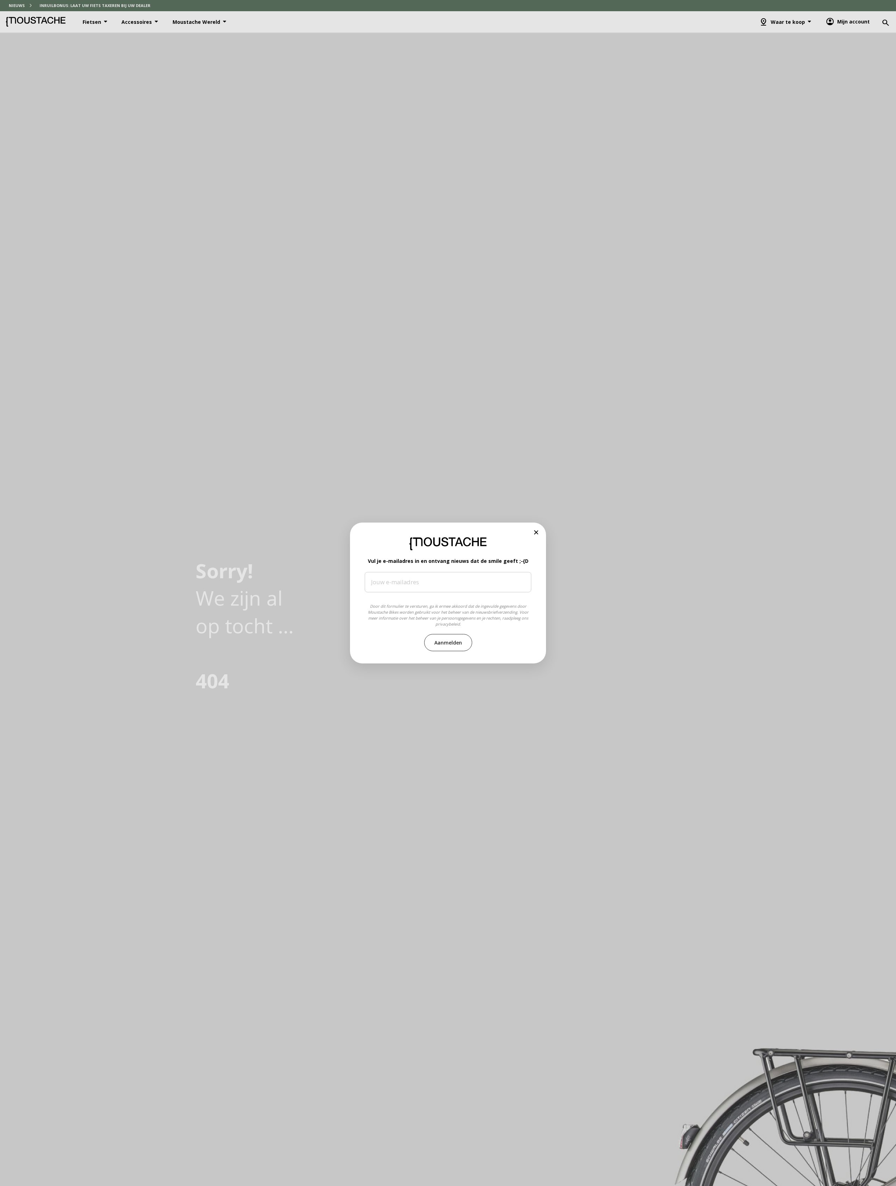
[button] (536, 532)
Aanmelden (448, 642)
